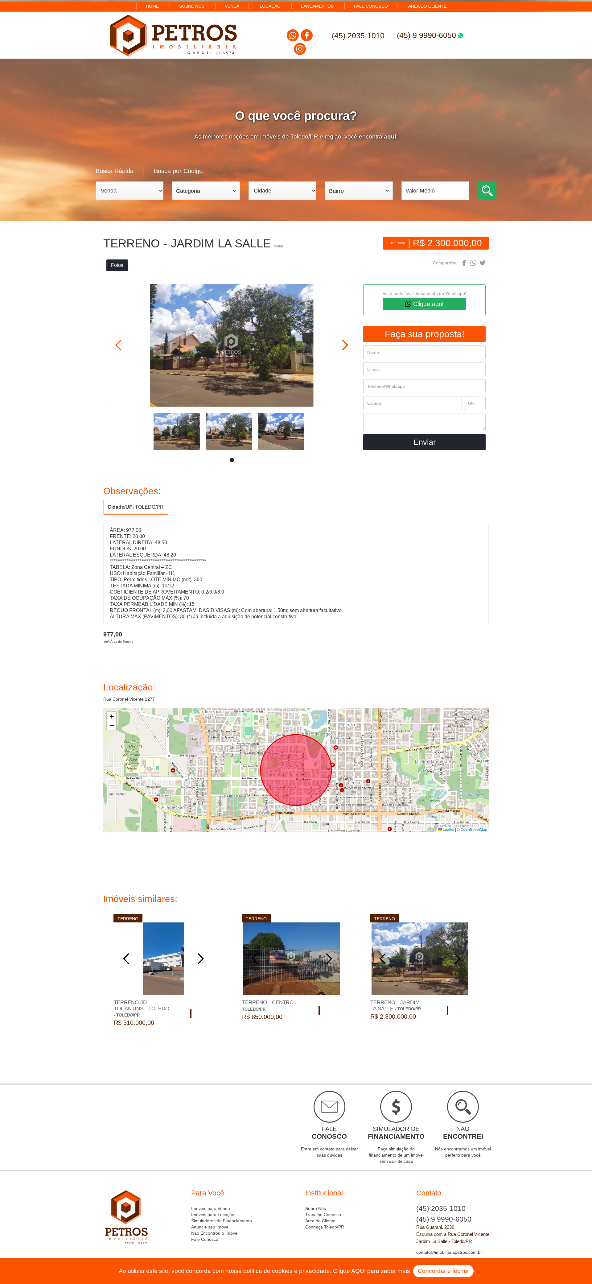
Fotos (117, 265)
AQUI (358, 1271)
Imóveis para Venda (210, 1208)
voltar (278, 246)
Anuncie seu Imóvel (210, 1226)
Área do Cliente (320, 1220)
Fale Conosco (204, 1239)
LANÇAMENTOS (317, 6)
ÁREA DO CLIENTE (427, 6)
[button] (206, 190)
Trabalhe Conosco (323, 1214)
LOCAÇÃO (270, 6)
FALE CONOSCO (371, 6)
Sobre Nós (315, 1208)
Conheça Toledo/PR (324, 1226)
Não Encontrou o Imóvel (214, 1233)
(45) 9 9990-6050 (427, 35)
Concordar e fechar (443, 1271)
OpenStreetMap (474, 829)
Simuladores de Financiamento (221, 1220)
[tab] (119, 171)
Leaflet (448, 829)
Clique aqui (428, 303)
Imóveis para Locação (212, 1214)
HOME (152, 6)
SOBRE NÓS (191, 6)
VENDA (232, 6)
